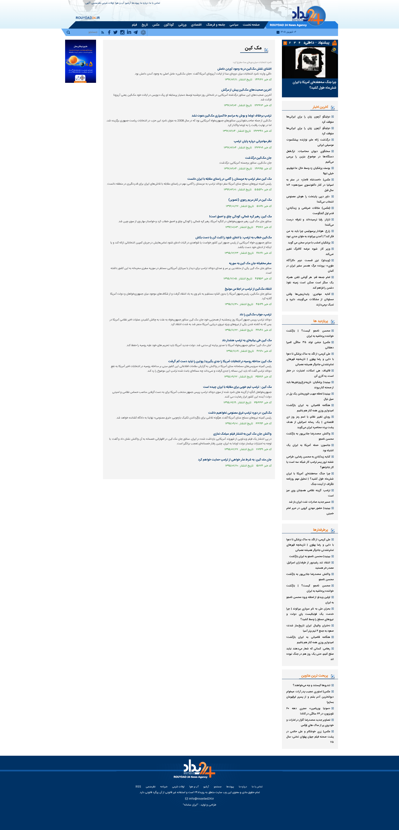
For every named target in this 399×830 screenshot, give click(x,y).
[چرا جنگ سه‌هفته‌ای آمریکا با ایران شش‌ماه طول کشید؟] (310, 62)
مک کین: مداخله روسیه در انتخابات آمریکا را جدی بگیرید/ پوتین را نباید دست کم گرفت (220, 361)
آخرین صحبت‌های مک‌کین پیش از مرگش (246, 90)
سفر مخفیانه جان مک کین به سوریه (250, 263)
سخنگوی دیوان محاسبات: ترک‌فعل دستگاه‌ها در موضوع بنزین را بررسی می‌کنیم (310, 156)
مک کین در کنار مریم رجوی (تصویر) (250, 200)
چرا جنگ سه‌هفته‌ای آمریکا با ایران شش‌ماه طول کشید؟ (314, 85)
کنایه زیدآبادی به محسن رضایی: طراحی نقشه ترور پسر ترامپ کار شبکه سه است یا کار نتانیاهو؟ (310, 462)
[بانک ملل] (80, 61)
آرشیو (128, 3)
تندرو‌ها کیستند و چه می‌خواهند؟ (311, 685)
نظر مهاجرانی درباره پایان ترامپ (253, 141)
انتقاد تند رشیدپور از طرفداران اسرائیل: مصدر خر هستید (310, 565)
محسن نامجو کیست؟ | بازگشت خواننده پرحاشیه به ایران (310, 333)
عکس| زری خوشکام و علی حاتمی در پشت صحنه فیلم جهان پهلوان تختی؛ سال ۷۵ (310, 736)
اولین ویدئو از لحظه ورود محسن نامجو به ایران (310, 600)
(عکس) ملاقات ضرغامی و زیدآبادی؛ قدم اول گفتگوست (310, 211)
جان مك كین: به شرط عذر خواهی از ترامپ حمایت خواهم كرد (235, 459)
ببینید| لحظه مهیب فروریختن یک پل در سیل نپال (310, 396)
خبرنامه (163, 787)
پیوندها (135, 3)
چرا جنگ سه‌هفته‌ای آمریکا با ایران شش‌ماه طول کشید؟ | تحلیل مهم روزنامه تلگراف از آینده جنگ (310, 479)
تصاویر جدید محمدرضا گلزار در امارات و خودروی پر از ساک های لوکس (310, 723)
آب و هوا (119, 3)
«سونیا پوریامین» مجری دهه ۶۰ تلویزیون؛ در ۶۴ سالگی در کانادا (310, 711)
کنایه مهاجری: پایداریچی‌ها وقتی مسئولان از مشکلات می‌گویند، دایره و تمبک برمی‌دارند (310, 299)
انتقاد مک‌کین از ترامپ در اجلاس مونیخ (248, 289)
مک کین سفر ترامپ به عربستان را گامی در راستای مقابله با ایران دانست (229, 179)
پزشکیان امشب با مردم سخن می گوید (309, 242)
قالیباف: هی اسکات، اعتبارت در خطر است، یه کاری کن (310, 373)
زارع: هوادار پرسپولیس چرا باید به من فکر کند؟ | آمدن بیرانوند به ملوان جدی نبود (310, 234)
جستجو (217, 787)
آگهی (88, 3)
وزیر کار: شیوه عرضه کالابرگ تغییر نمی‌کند (310, 252)
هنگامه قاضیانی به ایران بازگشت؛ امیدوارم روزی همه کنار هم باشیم (310, 408)
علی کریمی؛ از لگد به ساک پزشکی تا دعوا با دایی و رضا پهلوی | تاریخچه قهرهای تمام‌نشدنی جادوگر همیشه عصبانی (310, 359)
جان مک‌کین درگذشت (258, 158)
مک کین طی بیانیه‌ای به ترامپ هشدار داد (247, 340)
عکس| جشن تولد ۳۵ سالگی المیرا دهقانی (310, 345)
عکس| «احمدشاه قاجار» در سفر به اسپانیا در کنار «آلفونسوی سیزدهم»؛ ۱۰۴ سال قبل (310, 185)
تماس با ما (154, 3)
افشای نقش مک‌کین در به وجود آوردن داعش (244, 69)
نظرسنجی (96, 3)
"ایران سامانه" (190, 805)
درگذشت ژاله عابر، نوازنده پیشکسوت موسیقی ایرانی (310, 142)
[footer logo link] (195, 771)
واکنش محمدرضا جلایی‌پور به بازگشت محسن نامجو (310, 436)
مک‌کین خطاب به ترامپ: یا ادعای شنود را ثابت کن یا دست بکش (233, 237)
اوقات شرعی (108, 3)
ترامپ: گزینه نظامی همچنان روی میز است (310, 493)
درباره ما (144, 3)
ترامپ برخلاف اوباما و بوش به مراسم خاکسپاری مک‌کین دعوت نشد (232, 115)
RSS (138, 787)
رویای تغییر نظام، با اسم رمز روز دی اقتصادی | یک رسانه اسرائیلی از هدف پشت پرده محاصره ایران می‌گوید (310, 422)
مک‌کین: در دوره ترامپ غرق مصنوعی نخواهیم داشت (240, 412)
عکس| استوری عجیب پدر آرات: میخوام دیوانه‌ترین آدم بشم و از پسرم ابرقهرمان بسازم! (310, 697)
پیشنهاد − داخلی (317, 43)
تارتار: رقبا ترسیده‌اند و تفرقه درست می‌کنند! (310, 222)
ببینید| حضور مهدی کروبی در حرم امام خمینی (310, 511)
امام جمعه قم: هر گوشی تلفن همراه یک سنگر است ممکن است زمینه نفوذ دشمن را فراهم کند (310, 282)
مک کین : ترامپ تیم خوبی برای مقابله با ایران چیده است (237, 387)
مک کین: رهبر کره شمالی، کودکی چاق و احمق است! (240, 216)
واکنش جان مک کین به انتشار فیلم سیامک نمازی (242, 433)
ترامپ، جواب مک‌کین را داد (256, 314)
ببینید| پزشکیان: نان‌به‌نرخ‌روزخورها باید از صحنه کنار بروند (310, 385)
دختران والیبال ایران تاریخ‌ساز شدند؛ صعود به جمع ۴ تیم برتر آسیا (310, 628)
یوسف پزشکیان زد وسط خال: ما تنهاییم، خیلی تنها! (310, 171)
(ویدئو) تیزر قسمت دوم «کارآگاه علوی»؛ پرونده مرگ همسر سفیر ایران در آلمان (310, 265)
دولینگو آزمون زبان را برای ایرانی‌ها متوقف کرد (310, 119)
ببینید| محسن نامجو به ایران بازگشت (309, 556)
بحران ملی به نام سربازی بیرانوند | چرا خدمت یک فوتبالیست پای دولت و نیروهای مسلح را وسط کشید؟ (310, 614)
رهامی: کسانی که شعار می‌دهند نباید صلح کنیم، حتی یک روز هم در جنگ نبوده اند (310, 654)
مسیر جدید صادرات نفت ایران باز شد (309, 502)
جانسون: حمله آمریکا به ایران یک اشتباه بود (310, 448)
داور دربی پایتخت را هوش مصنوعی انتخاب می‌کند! (310, 199)
